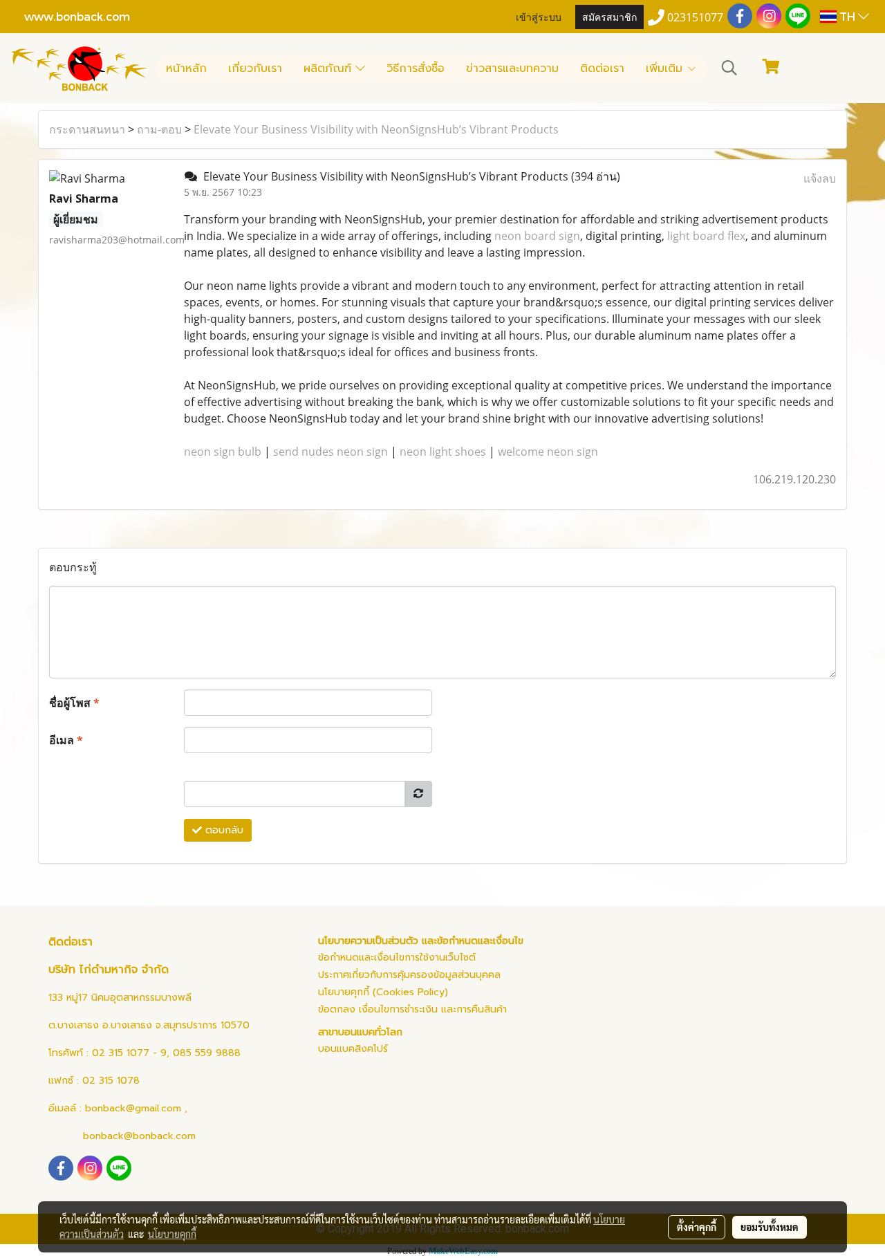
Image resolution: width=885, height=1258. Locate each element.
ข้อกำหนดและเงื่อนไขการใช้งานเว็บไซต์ (397, 957)
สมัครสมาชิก (609, 16)
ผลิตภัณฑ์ (329, 68)
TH (847, 16)
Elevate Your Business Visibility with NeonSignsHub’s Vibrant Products (376, 129)
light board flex (706, 235)
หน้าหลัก (186, 68)
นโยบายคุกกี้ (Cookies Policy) (383, 992)
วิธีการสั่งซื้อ (415, 68)
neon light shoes (443, 451)
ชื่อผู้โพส (74, 702)
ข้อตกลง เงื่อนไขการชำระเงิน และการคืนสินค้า (412, 1009)
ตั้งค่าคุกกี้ (696, 1227)
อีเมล (66, 740)
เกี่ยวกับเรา (255, 68)
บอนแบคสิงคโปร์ (353, 1049)
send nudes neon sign (330, 451)
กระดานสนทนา (87, 129)
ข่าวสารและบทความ (512, 68)
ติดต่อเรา (602, 68)
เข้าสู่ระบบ (538, 16)
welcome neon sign (548, 451)
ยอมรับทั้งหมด (769, 1227)
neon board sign (537, 235)
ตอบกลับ (222, 830)
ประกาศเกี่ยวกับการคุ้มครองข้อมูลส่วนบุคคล (409, 975)
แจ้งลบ (819, 178)
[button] (729, 68)
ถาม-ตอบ (159, 129)
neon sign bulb (222, 451)
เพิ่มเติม (666, 68)
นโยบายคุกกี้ (172, 1234)
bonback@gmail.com (133, 1108)
